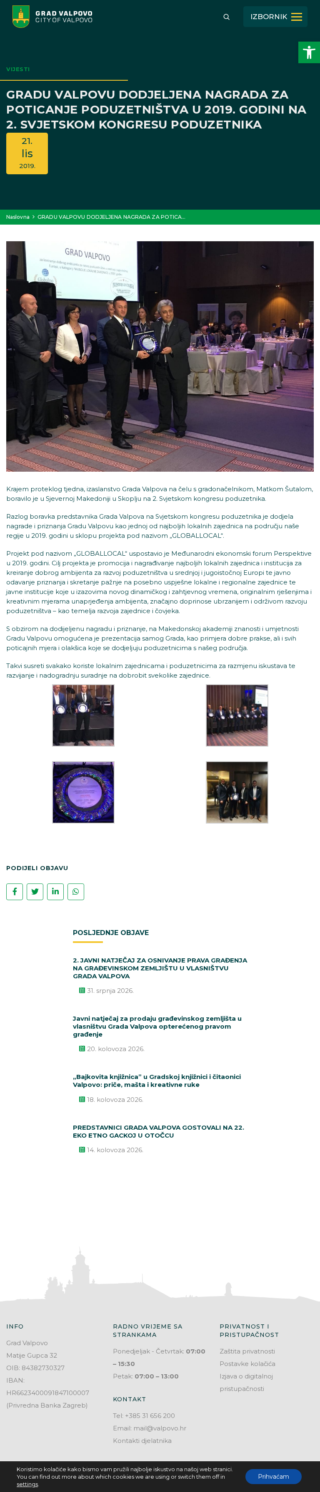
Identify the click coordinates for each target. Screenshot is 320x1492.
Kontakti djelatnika (142, 1441)
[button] (309, 52)
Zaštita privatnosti (247, 1351)
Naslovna (18, 217)
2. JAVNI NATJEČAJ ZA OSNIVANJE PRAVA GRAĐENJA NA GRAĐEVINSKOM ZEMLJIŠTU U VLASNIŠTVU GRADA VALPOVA (160, 968)
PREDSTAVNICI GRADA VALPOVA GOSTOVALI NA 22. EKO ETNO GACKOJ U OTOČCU (158, 1131)
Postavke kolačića (247, 1364)
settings (27, 1484)
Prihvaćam (273, 1476)
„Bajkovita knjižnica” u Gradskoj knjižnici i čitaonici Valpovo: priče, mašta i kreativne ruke (157, 1081)
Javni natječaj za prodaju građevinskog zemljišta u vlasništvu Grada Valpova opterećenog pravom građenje (157, 1026)
